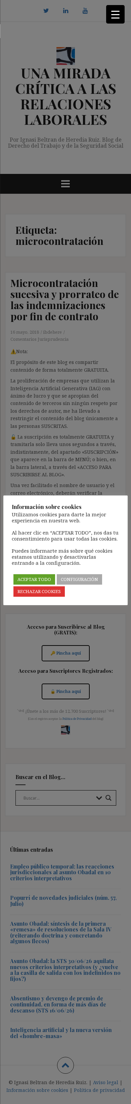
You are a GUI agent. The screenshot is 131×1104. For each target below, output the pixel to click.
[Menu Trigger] (115, 14)
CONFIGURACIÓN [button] (79, 579)
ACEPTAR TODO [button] (34, 579)
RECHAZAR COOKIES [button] (39, 591)
